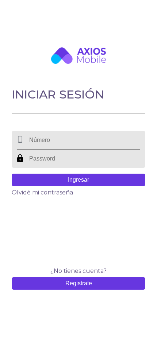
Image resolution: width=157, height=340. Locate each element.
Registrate (78, 283)
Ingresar (78, 180)
